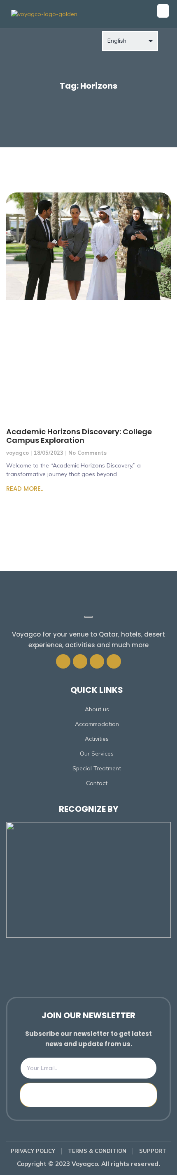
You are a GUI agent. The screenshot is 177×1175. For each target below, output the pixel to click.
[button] (163, 11)
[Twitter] (80, 661)
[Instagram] (97, 661)
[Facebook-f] (63, 661)
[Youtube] (114, 661)
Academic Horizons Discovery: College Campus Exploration (79, 436)
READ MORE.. (24, 488)
